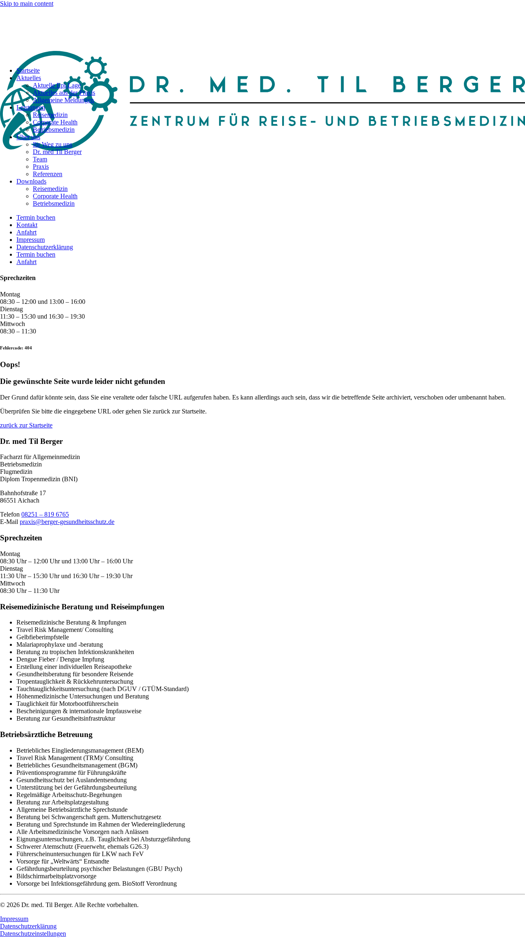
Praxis (41, 166)
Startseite (28, 70)
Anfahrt (26, 232)
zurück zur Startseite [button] (26, 425)
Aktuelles (28, 77)
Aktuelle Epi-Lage (57, 85)
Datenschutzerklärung (44, 246)
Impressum (30, 239)
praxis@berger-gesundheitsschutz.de (67, 521)
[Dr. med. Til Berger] (262, 33)
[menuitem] (270, 155)
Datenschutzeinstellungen (33, 933)
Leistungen (30, 107)
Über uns (28, 136)
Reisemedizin (50, 114)
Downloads (31, 181)
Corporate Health (55, 122)
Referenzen (47, 173)
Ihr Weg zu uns (52, 144)
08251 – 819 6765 (45, 514)
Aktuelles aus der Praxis (64, 92)
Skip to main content (26, 3)
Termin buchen (35, 217)
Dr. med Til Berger (57, 151)
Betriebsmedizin (54, 129)
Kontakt (26, 224)
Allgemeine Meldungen (63, 99)
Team (40, 159)
